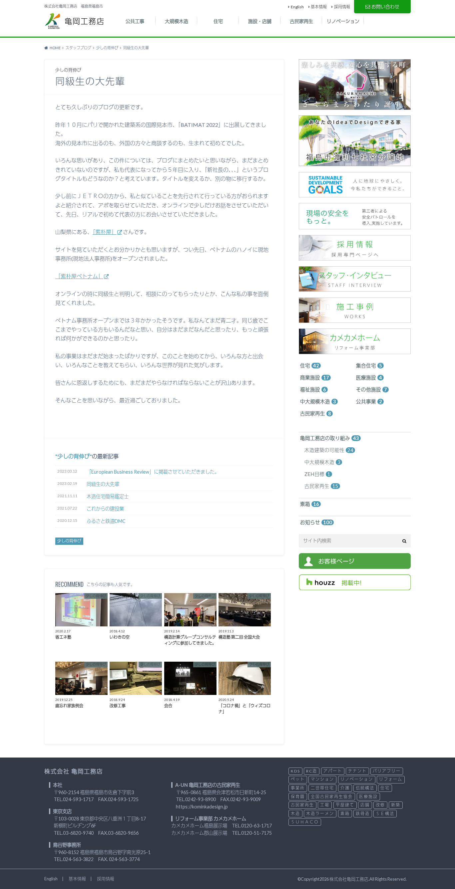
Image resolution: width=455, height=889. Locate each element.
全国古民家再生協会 (332, 796)
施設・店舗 (259, 21)
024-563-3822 (78, 859)
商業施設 (314, 377)
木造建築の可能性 (328, 450)
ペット (298, 779)
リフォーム (390, 779)
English (297, 6)
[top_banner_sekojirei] (355, 319)
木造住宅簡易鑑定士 (108, 496)
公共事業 (369, 401)
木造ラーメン (320, 813)
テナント (357, 771)
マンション (322, 779)
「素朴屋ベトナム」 (79, 276)
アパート (332, 771)
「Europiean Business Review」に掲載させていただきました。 (153, 472)
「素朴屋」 (105, 232)
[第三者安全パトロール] (355, 225)
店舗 (365, 804)
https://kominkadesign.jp (202, 806)
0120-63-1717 (256, 825)
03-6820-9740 (78, 833)
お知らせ (316, 522)
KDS (295, 771)
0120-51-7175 (256, 833)
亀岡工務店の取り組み (329, 438)
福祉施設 (313, 389)
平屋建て (345, 804)
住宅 (218, 21)
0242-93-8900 (200, 799)
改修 (380, 804)
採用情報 (342, 6)
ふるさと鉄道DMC (106, 521)
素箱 (309, 504)
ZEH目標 (317, 474)
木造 (295, 813)
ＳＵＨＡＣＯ (305, 821)
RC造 (311, 771)
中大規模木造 (318, 401)
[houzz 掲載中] (355, 586)
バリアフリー (387, 771)
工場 (324, 804)
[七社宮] (355, 162)
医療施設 (369, 377)
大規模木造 (176, 21)
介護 (345, 787)
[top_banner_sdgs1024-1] (355, 193)
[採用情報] (355, 257)
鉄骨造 (363, 813)
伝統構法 (365, 787)
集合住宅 (369, 365)
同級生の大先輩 (103, 484)
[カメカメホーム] (355, 350)
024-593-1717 (78, 799)
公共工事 (135, 21)
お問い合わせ (385, 6)
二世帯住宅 (322, 787)
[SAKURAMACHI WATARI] (355, 106)
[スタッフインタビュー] (355, 288)
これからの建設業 (105, 509)
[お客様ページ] (355, 565)
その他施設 (371, 389)
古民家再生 (301, 21)
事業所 (298, 787)
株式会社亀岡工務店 (348, 879)
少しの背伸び (74, 456)
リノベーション (343, 21)
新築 (395, 804)
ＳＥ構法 (385, 813)
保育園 (298, 796)
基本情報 (319, 6)
